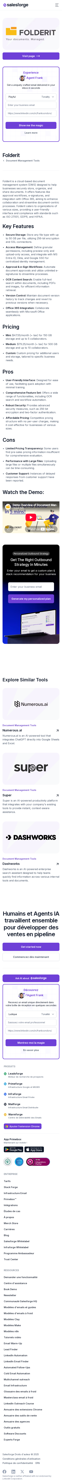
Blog (6, 1235)
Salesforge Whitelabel (16, 1241)
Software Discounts (15, 1433)
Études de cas (12, 1211)
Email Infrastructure (15, 1385)
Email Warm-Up (13, 1343)
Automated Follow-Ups (17, 1367)
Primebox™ (10, 1199)
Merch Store (11, 1223)
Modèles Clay (12, 1319)
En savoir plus (31, 1050)
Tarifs (7, 1181)
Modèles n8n (11, 1331)
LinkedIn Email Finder (16, 1361)
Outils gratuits (12, 1427)
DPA (37, 1463)
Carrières (9, 1229)
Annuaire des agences (17, 1421)
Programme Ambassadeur (19, 1253)
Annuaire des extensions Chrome (23, 1409)
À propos (9, 1217)
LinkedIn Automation (15, 1355)
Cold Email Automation (17, 1373)
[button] (57, 5)
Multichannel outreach (17, 1379)
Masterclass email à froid (18, 1397)
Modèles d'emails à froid (18, 1313)
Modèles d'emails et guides (20, 1307)
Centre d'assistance (15, 1283)
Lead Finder (11, 1349)
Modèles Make (12, 1325)
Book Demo (10, 1289)
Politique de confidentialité (18, 1463)
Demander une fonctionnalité (20, 1277)
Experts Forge (12, 1439)
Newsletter (10, 1295)
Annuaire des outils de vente (20, 1415)
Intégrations (11, 1205)
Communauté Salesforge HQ (20, 1301)
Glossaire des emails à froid (20, 1391)
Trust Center (11, 1259)
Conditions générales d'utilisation (21, 1458)
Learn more (31, 132)
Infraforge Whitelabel (16, 1247)
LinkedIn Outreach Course (19, 1403)
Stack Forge (11, 1187)
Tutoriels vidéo (12, 1337)
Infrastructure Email (15, 1193)
